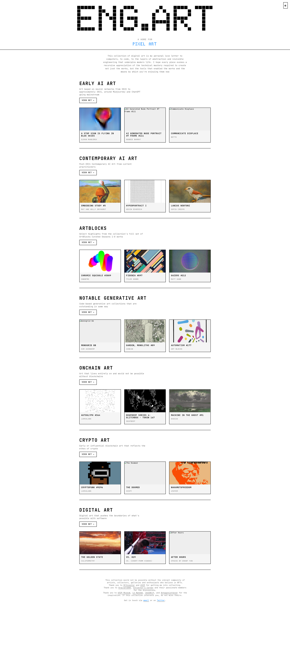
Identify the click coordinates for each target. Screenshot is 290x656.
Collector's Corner (143, 587)
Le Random (138, 593)
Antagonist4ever (169, 593)
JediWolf (149, 593)
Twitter (161, 600)
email (146, 600)
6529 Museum (124, 593)
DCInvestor (129, 585)
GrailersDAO (124, 587)
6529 (142, 585)
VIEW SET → (88, 100)
